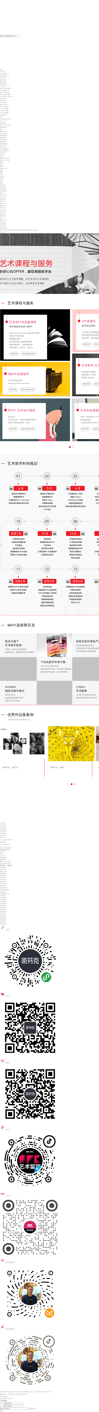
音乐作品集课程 (5, 94)
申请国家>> (4, 135)
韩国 (1, 162)
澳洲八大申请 (4, 160)
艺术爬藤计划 (4, 90)
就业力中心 (4, 220)
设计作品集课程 (5, 88)
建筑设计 (3, 205)
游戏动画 (3, 123)
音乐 (1, 129)
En (4, 232)
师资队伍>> (4, 76)
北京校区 (3, 897)
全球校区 (3, 895)
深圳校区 (3, 903)
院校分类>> (4, 168)
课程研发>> (4, 84)
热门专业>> (4, 195)
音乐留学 (3, 224)
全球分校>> (4, 228)
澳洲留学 (3, 892)
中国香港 (3, 187)
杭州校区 (3, 910)
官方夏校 (3, 100)
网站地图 (3, 1396)
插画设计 (3, 199)
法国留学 (3, 886)
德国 (1, 183)
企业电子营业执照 (6, 1398)
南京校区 (3, 905)
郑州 (20, 230)
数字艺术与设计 (5, 125)
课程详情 (14, 354)
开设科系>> (4, 115)
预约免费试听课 (28, 354)
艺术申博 (3, 98)
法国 (1, 164)
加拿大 (2, 154)
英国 (1, 172)
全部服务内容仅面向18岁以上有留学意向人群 (16, 1392)
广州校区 (3, 901)
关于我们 (3, 72)
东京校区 (3, 924)
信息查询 (3, 867)
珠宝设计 (3, 212)
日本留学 (3, 877)
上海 (4, 230)
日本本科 (3, 146)
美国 (1, 170)
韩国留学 (3, 881)
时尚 (1, 117)
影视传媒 (3, 127)
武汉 (17, 230)
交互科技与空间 (5, 119)
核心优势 (3, 827)
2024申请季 (4, 111)
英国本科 (3, 142)
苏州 (29, 230)
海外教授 (3, 80)
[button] (70, 447)
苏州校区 (3, 907)
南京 (14, 230)
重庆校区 (3, 918)
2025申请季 (4, 109)
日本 (1, 175)
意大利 (2, 156)
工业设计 (3, 209)
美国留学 (3, 873)
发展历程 (3, 829)
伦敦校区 (3, 922)
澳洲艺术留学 (4, 158)
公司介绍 (3, 825)
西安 (23, 230)
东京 (33, 230)
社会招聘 (3, 835)
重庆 (26, 230)
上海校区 (3, 899)
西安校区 (3, 916)
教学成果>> (4, 105)
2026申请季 (4, 107)
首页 (1, 70)
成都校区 (3, 920)
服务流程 (3, 82)
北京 (1, 230)
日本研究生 (4, 148)
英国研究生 (4, 144)
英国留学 (3, 875)
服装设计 (3, 197)
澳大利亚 (3, 189)
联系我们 (3, 833)
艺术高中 (3, 222)
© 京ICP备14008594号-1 (42, 1392)
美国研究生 (4, 140)
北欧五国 (3, 879)
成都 (7, 230)
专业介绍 (3, 869)
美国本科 (3, 137)
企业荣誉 (3, 831)
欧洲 (1, 179)
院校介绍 (3, 871)
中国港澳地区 (4, 150)
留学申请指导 (4, 92)
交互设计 (3, 207)
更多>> (2, 166)
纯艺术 (2, 201)
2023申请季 (4, 113)
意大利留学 (4, 884)
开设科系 (3, 851)
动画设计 (3, 214)
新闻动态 (3, 131)
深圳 (11, 230)
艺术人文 (3, 121)
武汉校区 (3, 912)
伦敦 (36, 230)
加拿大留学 (4, 888)
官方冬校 (3, 103)
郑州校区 (3, 914)
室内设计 (3, 203)
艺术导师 (3, 78)
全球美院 (3, 191)
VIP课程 (3, 86)
